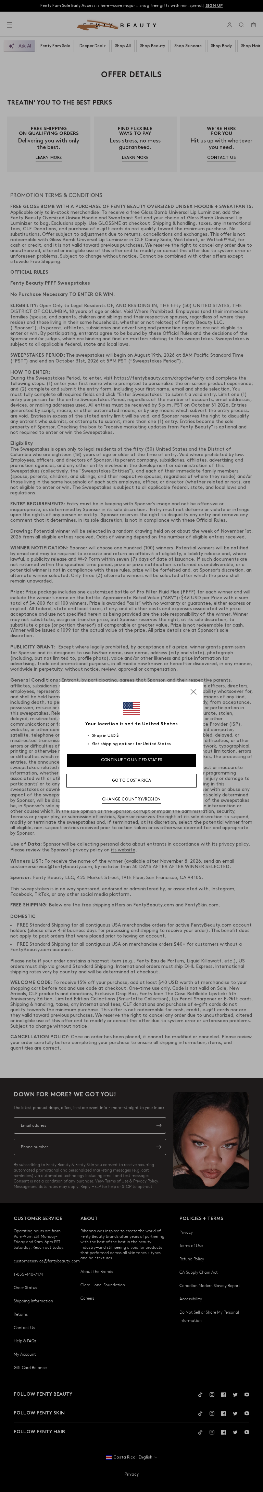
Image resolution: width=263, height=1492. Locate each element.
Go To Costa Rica (131, 780)
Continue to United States (131, 760)
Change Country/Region (131, 799)
